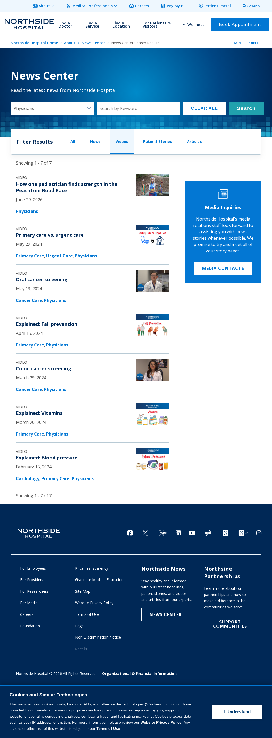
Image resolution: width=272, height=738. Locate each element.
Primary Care (30, 256)
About (44, 5)
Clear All (204, 108)
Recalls (81, 648)
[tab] (248, 6)
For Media (29, 602)
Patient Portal (218, 5)
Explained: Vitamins (39, 413)
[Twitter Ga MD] (163, 533)
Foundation (30, 625)
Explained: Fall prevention (46, 324)
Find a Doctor (65, 24)
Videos (122, 141)
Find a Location (121, 24)
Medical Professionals (92, 5)
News (95, 141)
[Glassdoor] (208, 533)
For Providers (31, 579)
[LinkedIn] (178, 533)
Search (246, 108)
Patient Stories (157, 141)
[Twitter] (145, 533)
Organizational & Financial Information (139, 673)
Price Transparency (91, 568)
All (72, 141)
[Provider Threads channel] (243, 533)
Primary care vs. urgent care (50, 235)
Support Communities (230, 624)
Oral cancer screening (41, 279)
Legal (79, 625)
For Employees (33, 568)
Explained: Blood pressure (47, 457)
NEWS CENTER (166, 614)
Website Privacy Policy (94, 602)
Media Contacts (223, 268)
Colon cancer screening (43, 368)
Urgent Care (59, 256)
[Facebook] (130, 533)
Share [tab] (236, 42)
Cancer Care (29, 300)
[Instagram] (258, 533)
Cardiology (27, 478)
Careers (142, 5)
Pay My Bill (177, 5)
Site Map (82, 591)
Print (253, 42)
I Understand (237, 711)
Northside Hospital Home (34, 42)
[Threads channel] (225, 533)
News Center (93, 42)
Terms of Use (87, 614)
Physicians (27, 211)
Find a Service (92, 24)
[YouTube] (192, 533)
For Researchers (34, 591)
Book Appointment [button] (240, 24)
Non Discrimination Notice (98, 637)
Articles (194, 141)
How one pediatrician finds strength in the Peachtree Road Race (66, 187)
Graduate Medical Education (99, 579)
